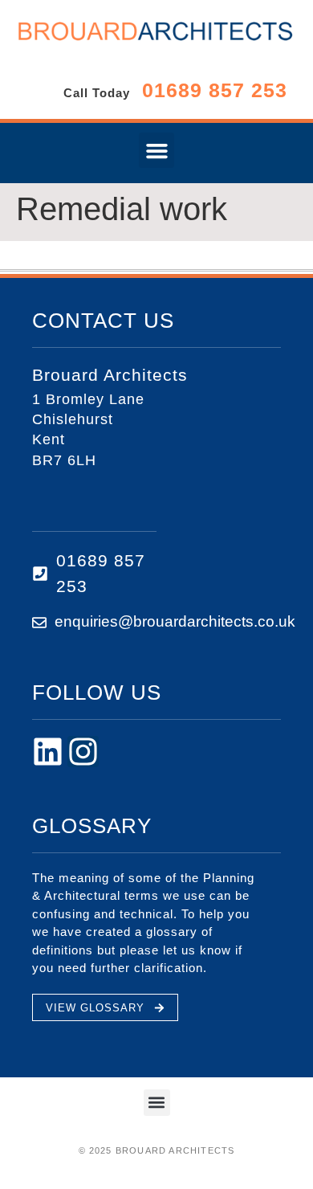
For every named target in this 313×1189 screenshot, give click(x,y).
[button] (156, 150)
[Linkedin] (47, 751)
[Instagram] (83, 751)
